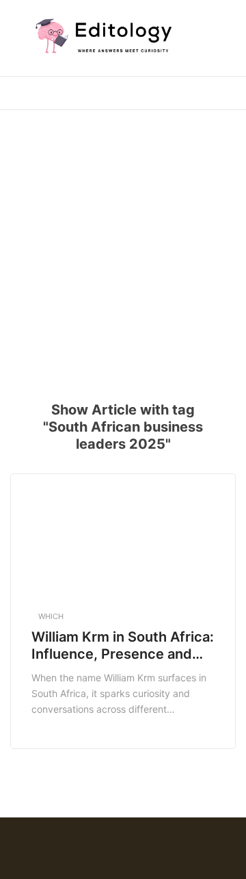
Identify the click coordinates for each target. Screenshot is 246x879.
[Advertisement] (123, 247)
